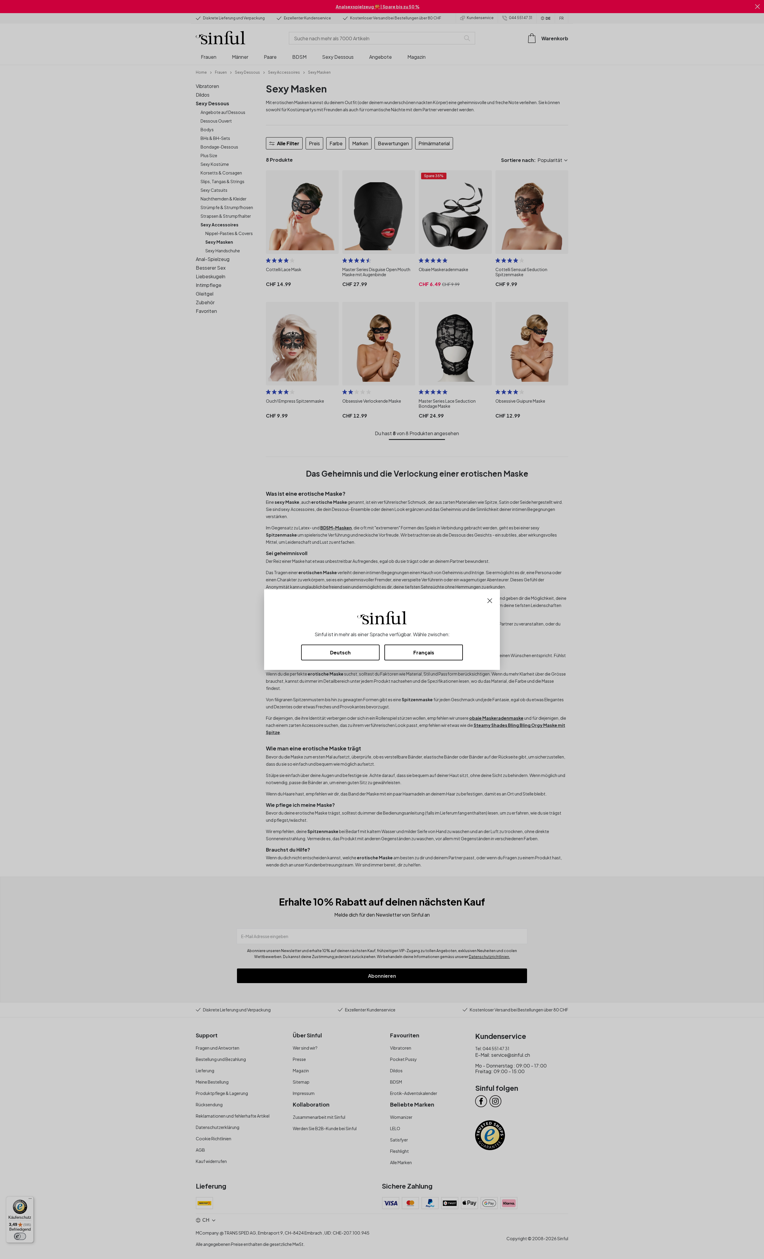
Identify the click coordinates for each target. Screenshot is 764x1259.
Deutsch (340, 652)
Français (423, 652)
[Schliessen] (489, 600)
